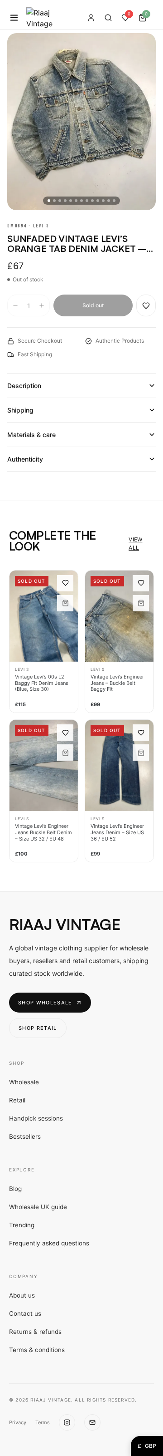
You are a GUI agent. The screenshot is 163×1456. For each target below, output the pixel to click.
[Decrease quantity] (15, 305)
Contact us (25, 1313)
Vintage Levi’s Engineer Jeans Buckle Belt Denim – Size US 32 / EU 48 (43, 832)
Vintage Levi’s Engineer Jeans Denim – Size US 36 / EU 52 (117, 832)
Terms (42, 1422)
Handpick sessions (36, 1118)
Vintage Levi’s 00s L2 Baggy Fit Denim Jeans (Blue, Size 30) (41, 683)
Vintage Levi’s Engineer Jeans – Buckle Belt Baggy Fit (117, 683)
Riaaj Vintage (64, 924)
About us (22, 1295)
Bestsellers (25, 1136)
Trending (21, 1225)
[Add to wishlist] (146, 305)
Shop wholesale (45, 1002)
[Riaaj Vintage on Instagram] (67, 1422)
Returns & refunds (35, 1331)
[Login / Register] (91, 17)
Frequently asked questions (49, 1243)
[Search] (108, 17)
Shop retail (38, 1028)
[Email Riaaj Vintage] (92, 1422)
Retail (17, 1100)
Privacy (17, 1422)
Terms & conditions (37, 1349)
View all (135, 543)
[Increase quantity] (41, 305)
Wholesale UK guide (38, 1206)
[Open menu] (14, 17)
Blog (15, 1188)
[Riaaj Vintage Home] (39, 17)
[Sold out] (65, 603)
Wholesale (24, 1082)
